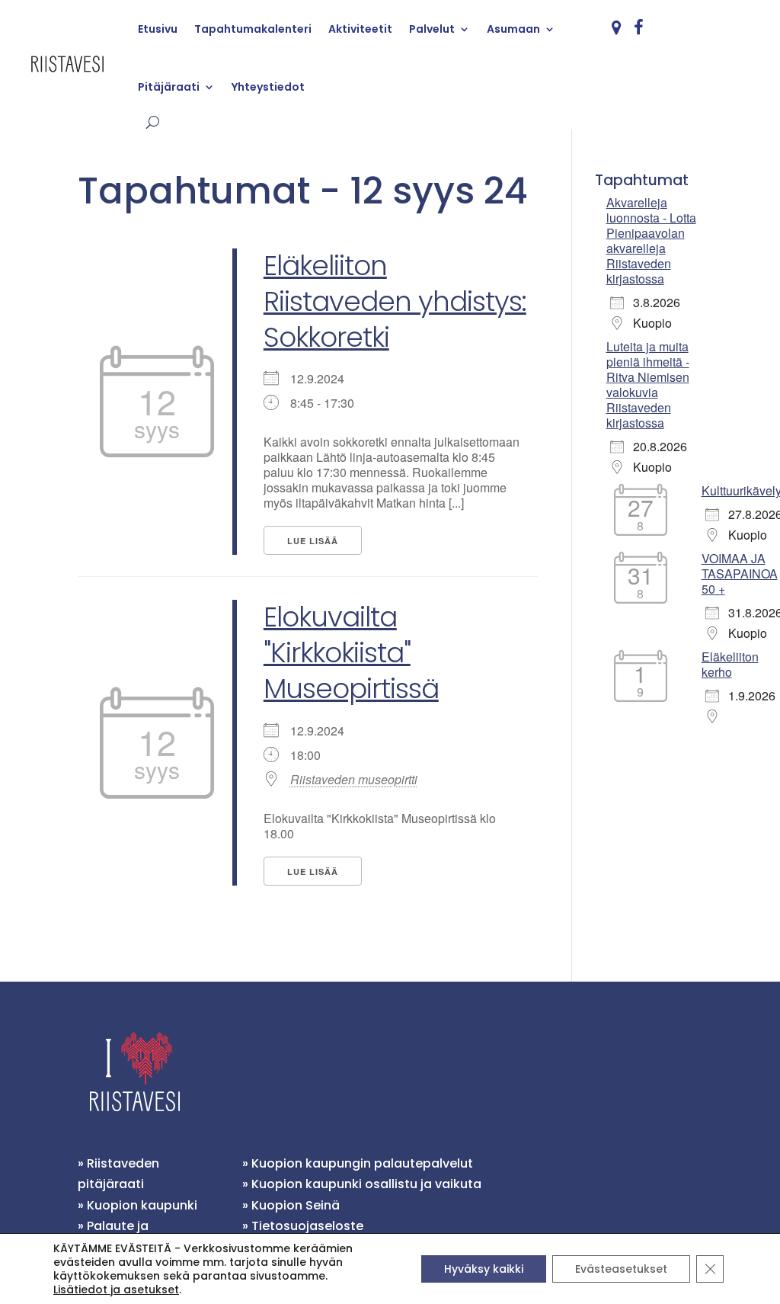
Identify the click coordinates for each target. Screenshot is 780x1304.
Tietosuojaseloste (307, 1226)
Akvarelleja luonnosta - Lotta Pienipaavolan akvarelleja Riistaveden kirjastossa (651, 240)
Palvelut (432, 29)
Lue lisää (312, 540)
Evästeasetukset (621, 1269)
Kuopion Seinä (295, 1205)
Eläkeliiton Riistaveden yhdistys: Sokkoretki (395, 301)
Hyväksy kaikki (483, 1269)
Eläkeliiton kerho (730, 664)
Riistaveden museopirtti (353, 779)
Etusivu (157, 29)
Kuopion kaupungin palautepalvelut (362, 1163)
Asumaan (513, 29)
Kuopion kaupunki (142, 1205)
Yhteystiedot (268, 87)
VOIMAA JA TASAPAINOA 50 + (740, 573)
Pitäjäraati (169, 87)
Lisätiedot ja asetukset (116, 1289)
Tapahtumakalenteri (253, 29)
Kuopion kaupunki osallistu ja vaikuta (366, 1184)
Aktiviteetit (360, 29)
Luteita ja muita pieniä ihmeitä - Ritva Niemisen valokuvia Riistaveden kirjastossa (647, 384)
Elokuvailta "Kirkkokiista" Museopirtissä (351, 653)
